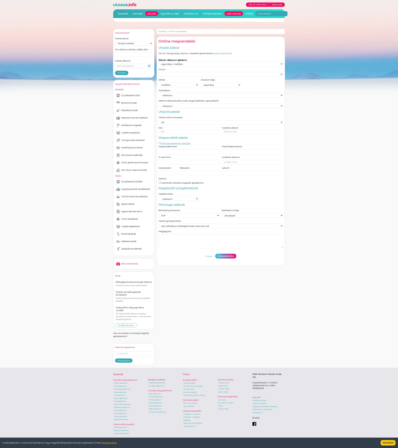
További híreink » (126, 325)
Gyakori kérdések (259, 403)
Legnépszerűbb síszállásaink (135, 189)
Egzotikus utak (170, 13)
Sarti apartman (155, 394)
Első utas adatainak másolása (175, 143)
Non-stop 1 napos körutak (134, 170)
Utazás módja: (208, 80)
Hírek (117, 276)
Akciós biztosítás (129, 263)
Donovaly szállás (190, 403)
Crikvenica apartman (122, 404)
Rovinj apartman (121, 398)
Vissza (209, 256)
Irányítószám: (165, 168)
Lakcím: (226, 168)
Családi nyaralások (130, 132)
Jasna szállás (188, 406)
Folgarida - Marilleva (191, 417)
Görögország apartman (160, 390)
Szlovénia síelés (226, 379)
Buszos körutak (129, 103)
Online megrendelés (178, 31)
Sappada (187, 420)
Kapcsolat (256, 397)
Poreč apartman (120, 386)
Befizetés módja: (230, 210)
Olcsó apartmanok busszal (134, 162)
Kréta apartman (155, 400)
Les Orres (222, 400)
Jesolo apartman (120, 427)
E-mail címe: (165, 157)
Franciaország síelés (228, 396)
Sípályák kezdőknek (131, 248)
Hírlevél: (163, 178)
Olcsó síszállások (129, 219)
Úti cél (131, 49)
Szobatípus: (164, 90)
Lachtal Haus (188, 389)
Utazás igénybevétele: (170, 221)
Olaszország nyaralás (123, 424)
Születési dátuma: (231, 157)
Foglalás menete (259, 400)
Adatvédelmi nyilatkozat (262, 409)
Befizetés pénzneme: (169, 210)
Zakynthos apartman (157, 412)
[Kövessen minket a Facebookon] (254, 424)
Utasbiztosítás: (166, 194)
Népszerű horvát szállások (134, 117)
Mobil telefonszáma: (232, 146)
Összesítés (226, 256)
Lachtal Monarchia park (193, 386)
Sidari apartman (155, 409)
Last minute (234, 13)
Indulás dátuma (122, 61)
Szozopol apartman (156, 386)
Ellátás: (162, 80)
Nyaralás (123, 13)
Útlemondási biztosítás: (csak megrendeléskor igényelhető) (189, 100)
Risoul (220, 406)
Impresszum (257, 412)
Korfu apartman (155, 406)
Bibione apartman (121, 430)
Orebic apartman (121, 383)
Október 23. (191, 13)
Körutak (138, 13)
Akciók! (151, 13)
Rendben (388, 442)
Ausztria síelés (190, 380)
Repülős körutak (129, 110)
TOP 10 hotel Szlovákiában (134, 196)
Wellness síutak (129, 241)
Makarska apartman (122, 407)
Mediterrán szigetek (131, 125)
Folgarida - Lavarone (191, 414)
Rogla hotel (223, 386)
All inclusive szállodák (132, 155)
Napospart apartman (157, 383)
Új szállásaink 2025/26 (131, 181)
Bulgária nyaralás (156, 379)
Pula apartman (120, 401)
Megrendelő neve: (168, 146)
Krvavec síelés (224, 389)
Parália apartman (156, 403)
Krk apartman (119, 395)
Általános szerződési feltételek (264, 406)
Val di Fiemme (189, 426)
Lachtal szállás (189, 383)
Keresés (122, 73)
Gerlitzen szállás (190, 392)
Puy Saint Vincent (226, 403)
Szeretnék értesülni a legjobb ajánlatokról (182, 183)
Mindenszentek (212, 13)
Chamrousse (223, 409)
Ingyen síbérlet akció (131, 211)
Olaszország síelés (192, 411)
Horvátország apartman (125, 380)
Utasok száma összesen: (171, 117)
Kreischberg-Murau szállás (194, 395)
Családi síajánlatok (130, 226)
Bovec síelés (223, 392)
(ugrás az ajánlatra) (222, 53)
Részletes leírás (109, 442)
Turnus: (162, 69)
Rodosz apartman (156, 397)
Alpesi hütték (127, 204)
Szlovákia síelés (191, 400)
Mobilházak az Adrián (132, 147)
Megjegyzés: (165, 231)
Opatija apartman (121, 419)
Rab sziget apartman (122, 389)
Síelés (249, 13)
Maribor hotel (223, 383)
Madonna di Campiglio (192, 423)
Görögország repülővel (133, 140)
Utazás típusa (121, 38)
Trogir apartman (120, 416)
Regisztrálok (124, 360)
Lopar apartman (120, 392)
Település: (185, 168)
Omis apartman (120, 410)
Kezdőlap (162, 31)
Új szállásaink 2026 (130, 95)
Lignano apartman (121, 433)
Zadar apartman (120, 413)
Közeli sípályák (128, 234)
